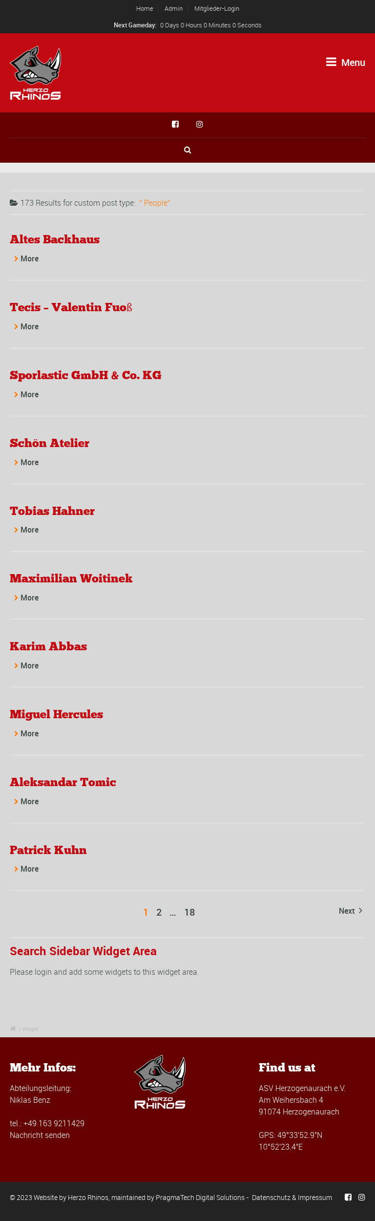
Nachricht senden (40, 1135)
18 (189, 912)
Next (347, 910)
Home (144, 8)
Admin (174, 8)
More (30, 258)
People (30, 1029)
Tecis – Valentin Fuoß (71, 307)
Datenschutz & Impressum (292, 1197)
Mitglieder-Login (216, 8)
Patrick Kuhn (48, 850)
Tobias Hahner (52, 511)
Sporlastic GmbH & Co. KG (86, 375)
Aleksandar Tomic (63, 782)
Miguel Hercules (56, 714)
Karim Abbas (48, 646)
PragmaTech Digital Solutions (200, 1197)
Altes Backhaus (55, 239)
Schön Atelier (49, 443)
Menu (352, 62)
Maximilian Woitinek (71, 578)
